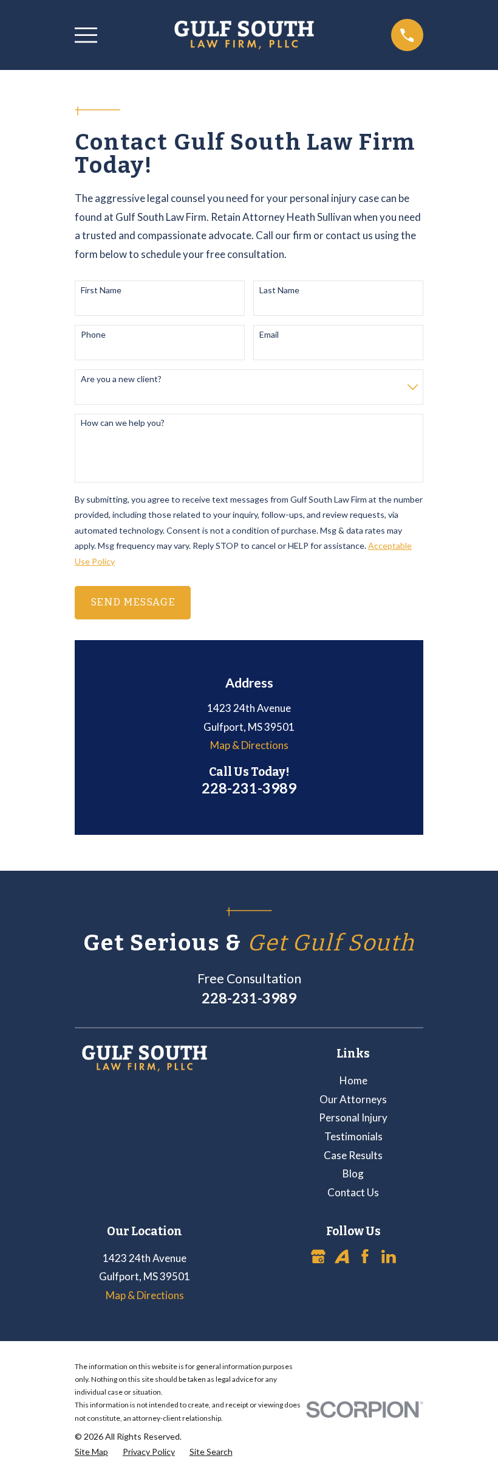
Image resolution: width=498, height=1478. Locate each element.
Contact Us (353, 1192)
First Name (101, 290)
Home (353, 1080)
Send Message (133, 602)
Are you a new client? (121, 379)
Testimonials (353, 1136)
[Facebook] (365, 1256)
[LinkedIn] (388, 1256)
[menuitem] (91, 1452)
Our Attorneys (353, 1099)
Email (269, 335)
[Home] (243, 35)
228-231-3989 (249, 788)
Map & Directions (249, 745)
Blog (353, 1173)
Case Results (353, 1155)
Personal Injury (353, 1117)
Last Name (279, 290)
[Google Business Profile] (318, 1256)
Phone (93, 335)
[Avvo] (342, 1256)
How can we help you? (123, 423)
